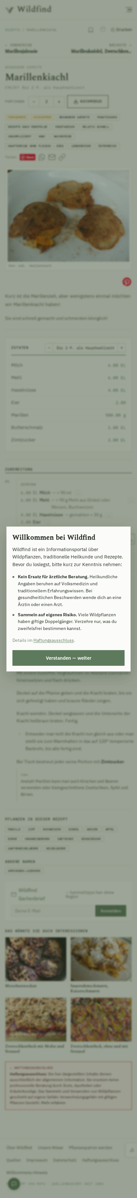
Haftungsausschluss (53, 640)
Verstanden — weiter (68, 658)
